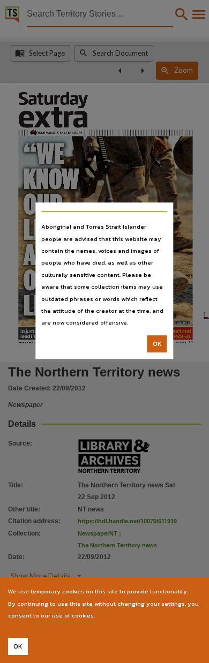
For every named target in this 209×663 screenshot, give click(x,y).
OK (157, 344)
